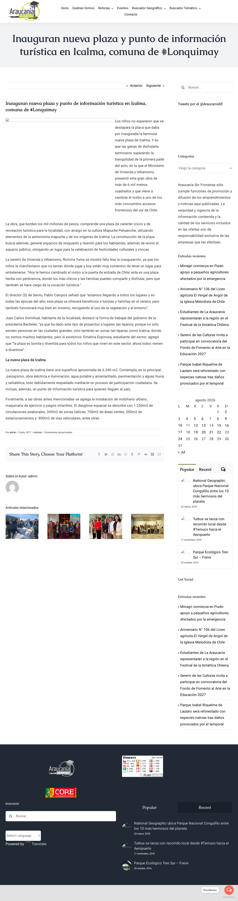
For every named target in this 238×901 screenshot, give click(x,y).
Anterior (136, 85)
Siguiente (153, 85)
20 (204, 432)
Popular (187, 469)
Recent (205, 469)
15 (219, 425)
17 (180, 432)
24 (180, 439)
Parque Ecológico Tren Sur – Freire (210, 555)
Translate (39, 844)
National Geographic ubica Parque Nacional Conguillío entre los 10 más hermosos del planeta (211, 491)
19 (196, 432)
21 (211, 432)
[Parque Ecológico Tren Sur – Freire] (186, 552)
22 (219, 432)
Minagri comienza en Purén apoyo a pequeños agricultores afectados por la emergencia (204, 272)
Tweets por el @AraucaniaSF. (200, 104)
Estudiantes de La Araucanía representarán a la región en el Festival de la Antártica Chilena (204, 318)
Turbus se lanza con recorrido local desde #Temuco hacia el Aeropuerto (209, 526)
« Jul (181, 452)
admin (13, 432)
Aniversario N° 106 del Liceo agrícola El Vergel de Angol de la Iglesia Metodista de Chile (204, 295)
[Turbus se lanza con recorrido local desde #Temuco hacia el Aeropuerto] (186, 519)
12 (196, 425)
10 (180, 425)
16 (227, 425)
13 (204, 425)
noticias (37, 432)
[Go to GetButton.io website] (229, 897)
